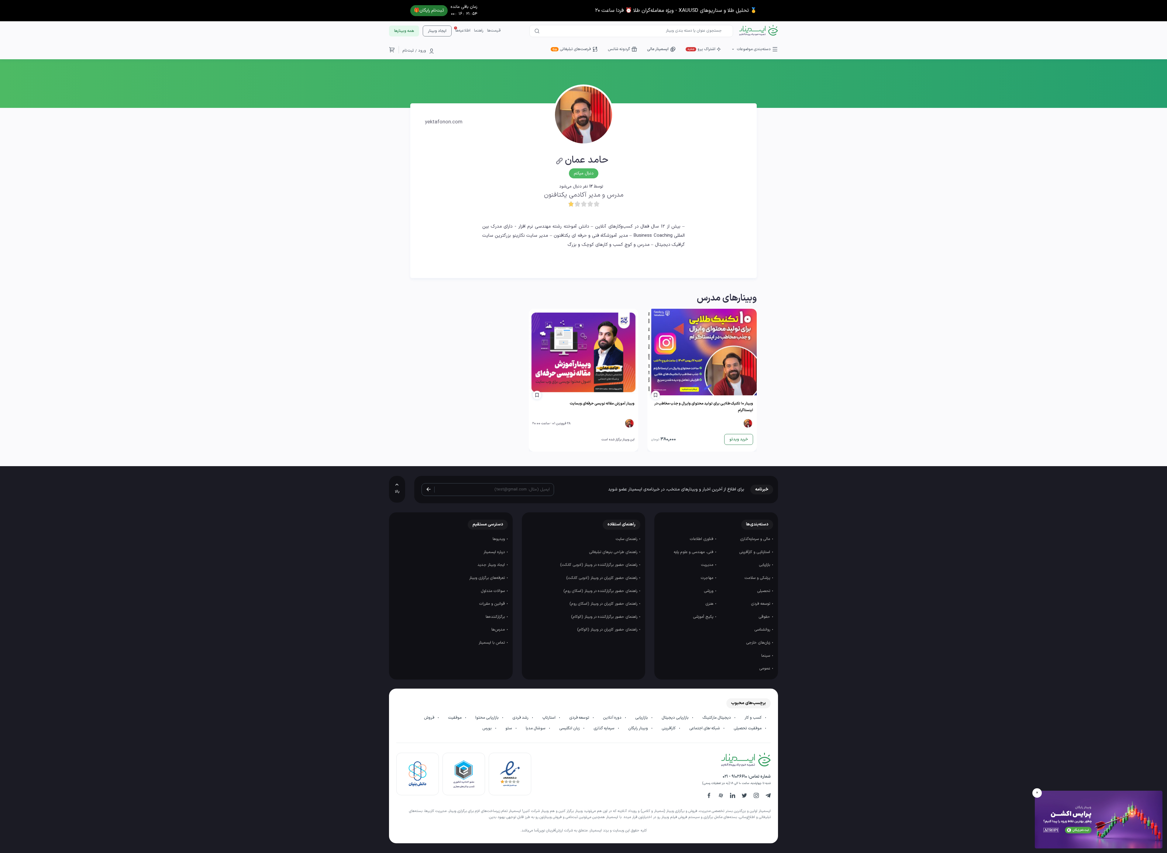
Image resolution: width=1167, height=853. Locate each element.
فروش (429, 718)
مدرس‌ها (498, 630)
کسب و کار (754, 718)
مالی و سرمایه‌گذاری (755, 539)
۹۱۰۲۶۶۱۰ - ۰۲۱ (735, 776)
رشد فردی (520, 718)
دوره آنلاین (612, 718)
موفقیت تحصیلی (748, 728)
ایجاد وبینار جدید (491, 565)
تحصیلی (764, 591)
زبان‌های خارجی (758, 643)
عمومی (765, 669)
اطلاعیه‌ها (462, 31)
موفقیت (455, 718)
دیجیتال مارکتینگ (717, 718)
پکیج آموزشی (703, 617)
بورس (487, 728)
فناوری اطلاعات (702, 539)
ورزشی (709, 591)
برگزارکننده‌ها (496, 617)
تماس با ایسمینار (492, 643)
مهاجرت (707, 578)
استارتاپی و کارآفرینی (755, 552)
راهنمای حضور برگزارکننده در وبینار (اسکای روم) (601, 591)
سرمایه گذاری (604, 728)
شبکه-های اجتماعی (705, 728)
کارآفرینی (669, 728)
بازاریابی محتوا (487, 718)
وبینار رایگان (638, 728)
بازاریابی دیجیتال (676, 718)
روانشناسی (762, 630)
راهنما (479, 31)
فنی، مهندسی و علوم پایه (694, 552)
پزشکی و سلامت (758, 578)
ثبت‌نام (408, 51)
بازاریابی (765, 565)
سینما (766, 656)
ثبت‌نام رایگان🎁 (429, 10)
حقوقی (765, 617)
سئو (509, 728)
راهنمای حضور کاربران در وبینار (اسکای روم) (604, 604)
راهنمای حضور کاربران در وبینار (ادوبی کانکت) (602, 578)
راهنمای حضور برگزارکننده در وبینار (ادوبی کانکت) (599, 565)
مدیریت (707, 565)
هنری (709, 604)
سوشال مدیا (536, 728)
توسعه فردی (761, 604)
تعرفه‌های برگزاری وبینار (487, 578)
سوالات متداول (493, 591)
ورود (422, 51)
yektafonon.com (444, 122)
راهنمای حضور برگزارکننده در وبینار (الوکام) (605, 617)
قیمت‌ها (494, 31)
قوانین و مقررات (492, 604)
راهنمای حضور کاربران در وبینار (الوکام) (608, 630)
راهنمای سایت (627, 539)
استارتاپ (549, 718)
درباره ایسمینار (495, 552)
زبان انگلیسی (570, 728)
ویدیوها (499, 539)
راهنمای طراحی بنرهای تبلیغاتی (614, 552)
